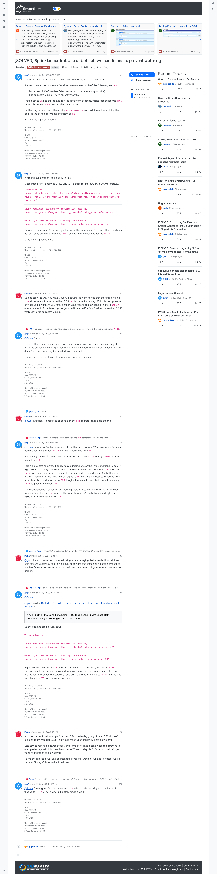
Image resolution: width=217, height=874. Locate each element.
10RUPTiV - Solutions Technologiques (162, 869)
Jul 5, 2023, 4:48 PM (48, 293)
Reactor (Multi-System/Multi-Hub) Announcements (177, 182)
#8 (121, 593)
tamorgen (167, 125)
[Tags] (3, 15)
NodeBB (176, 865)
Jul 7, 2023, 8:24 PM (48, 784)
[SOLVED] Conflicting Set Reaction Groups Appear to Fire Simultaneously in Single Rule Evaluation (179, 226)
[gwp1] (160, 234)
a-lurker (166, 279)
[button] (3, 870)
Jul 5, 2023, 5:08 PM (48, 416)
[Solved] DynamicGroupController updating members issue (177, 160)
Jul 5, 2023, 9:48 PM (48, 442)
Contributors (190, 865)
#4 (121, 334)
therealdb (167, 106)
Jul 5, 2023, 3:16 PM (48, 75)
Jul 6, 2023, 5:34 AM (49, 556)
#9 (121, 732)
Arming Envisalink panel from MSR (178, 26)
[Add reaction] (103, 164)
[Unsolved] (3, 27)
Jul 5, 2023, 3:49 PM (48, 173)
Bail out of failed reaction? (125, 26)
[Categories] (3, 3)
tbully (165, 208)
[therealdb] (160, 106)
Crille (165, 167)
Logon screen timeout (170, 293)
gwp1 (26, 75)
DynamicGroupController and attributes (85, 26)
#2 (121, 173)
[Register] (213, 9)
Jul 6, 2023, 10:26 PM (49, 593)
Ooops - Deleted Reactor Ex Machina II (37, 26)
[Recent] (3, 9)
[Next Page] (200, 39)
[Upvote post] (108, 164)
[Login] (213, 3)
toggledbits (32, 846)
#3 (121, 293)
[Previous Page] (17, 39)
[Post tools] (120, 164)
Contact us (191, 869)
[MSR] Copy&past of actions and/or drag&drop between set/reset (178, 314)
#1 (121, 75)
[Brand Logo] (33, 9)
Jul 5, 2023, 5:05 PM (48, 334)
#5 (121, 416)
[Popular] (3, 21)
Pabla (27, 293)
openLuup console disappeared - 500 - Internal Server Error (180, 272)
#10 (120, 784)
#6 (121, 442)
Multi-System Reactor (29, 51)
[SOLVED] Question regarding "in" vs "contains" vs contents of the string (178, 250)
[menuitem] (213, 3)
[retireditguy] (160, 84)
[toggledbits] (160, 189)
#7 (121, 556)
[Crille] (160, 166)
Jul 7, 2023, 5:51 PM (48, 732)
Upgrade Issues (167, 203)
